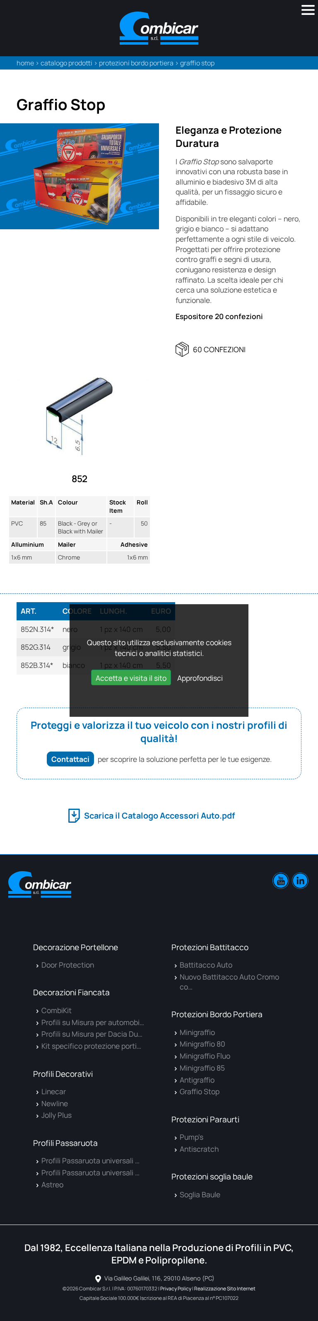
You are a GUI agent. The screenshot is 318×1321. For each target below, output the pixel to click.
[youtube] (280, 880)
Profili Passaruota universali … (90, 1160)
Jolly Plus (56, 1115)
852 (79, 478)
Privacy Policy (175, 1288)
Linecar (53, 1091)
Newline (54, 1103)
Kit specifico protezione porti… (91, 1046)
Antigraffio (197, 1080)
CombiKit (56, 1010)
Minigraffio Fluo (205, 1056)
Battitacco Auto (206, 965)
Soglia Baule (200, 1194)
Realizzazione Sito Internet (224, 1288)
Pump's (191, 1137)
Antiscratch (199, 1149)
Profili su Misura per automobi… (92, 1022)
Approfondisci (200, 678)
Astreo (52, 1184)
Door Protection (67, 965)
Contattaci (70, 759)
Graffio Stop (199, 1091)
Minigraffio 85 (202, 1068)
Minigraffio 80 (202, 1044)
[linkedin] (300, 880)
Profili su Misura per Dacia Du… (91, 1034)
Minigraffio (197, 1032)
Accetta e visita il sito (131, 678)
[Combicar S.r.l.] (159, 28)
